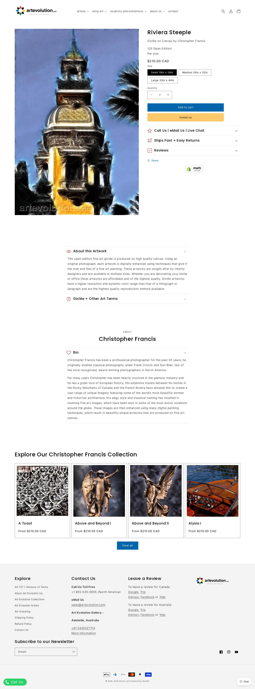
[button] (82, 11)
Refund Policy (23, 623)
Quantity (152, 87)
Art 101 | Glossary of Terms (31, 586)
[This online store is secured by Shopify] (194, 172)
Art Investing (23, 611)
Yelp (162, 597)
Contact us (185, 117)
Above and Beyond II (150, 523)
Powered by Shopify (140, 681)
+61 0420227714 (83, 628)
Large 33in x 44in (162, 80)
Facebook (147, 597)
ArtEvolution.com (122, 681)
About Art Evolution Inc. (29, 593)
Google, (133, 592)
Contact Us (21, 629)
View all (127, 545)
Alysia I (195, 523)
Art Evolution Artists (27, 605)
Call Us (16, 682)
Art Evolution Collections (30, 599)
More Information (83, 633)
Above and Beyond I (93, 523)
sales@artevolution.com (88, 604)
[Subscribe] (73, 652)
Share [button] (155, 160)
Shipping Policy (24, 617)
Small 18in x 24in (162, 72)
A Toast (25, 523)
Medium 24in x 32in (195, 72)
